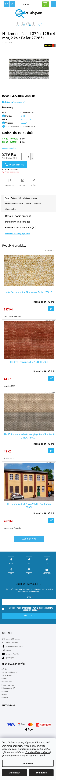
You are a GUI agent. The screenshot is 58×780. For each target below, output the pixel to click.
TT (24, 116)
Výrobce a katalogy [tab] (30, 198)
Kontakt (4, 679)
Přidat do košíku (16, 165)
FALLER (24, 123)
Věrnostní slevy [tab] (10, 209)
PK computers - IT (8, 688)
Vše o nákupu (6, 675)
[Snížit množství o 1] (31, 158)
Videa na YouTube (12, 654)
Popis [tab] (7, 198)
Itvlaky (11, 559)
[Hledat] (6, 4)
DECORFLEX (26, 119)
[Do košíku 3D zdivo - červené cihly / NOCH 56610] (51, 378)
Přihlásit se (29, 616)
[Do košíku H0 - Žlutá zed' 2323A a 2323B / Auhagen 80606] (51, 520)
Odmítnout (14, 772)
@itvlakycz (10, 658)
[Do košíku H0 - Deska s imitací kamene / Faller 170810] (51, 308)
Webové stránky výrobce (17, 233)
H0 (11, 570)
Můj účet (4, 669)
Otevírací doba (6, 682)
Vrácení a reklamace (9, 672)
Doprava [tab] (28, 204)
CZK (25, 5)
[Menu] (54, 4)
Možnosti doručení (9, 148)
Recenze (4, 698)
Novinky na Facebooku (14, 646)
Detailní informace (12, 102)
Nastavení (28, 763)
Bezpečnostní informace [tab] (14, 204)
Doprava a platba (7, 685)
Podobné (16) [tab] (16, 198)
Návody (4, 694)
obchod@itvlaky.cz (12, 639)
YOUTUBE (46, 570)
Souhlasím (41, 772)
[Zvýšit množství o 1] (31, 155)
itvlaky (8, 650)
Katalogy (4, 691)
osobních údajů (30, 610)
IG (29, 570)
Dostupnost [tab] (37, 204)
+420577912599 (12, 643)
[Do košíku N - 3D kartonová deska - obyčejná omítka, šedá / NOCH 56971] (51, 450)
